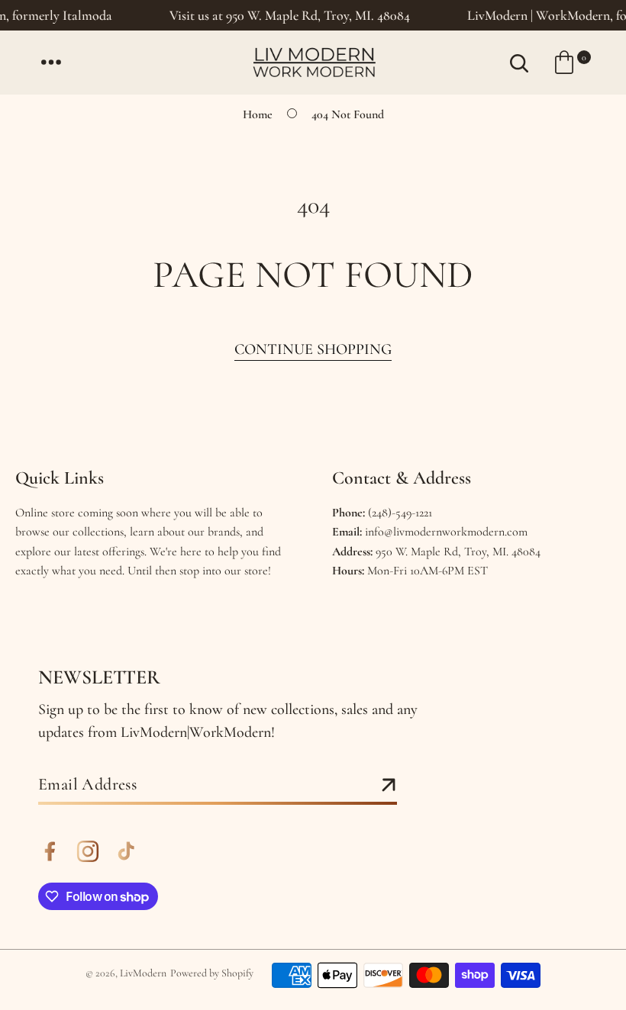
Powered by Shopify (211, 973)
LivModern (143, 973)
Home (258, 114)
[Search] (519, 62)
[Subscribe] (388, 785)
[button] (51, 62)
